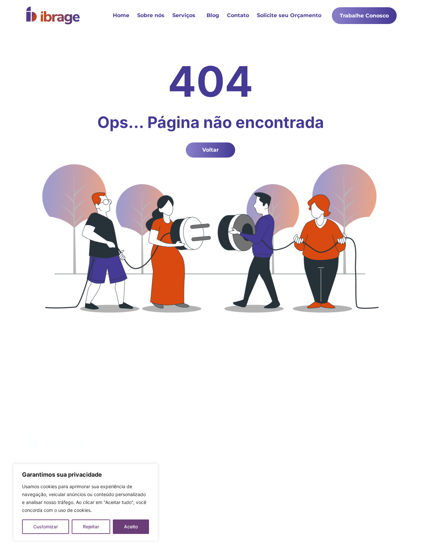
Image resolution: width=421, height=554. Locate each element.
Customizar (45, 526)
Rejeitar (91, 526)
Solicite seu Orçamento (289, 15)
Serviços (183, 15)
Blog (213, 15)
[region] (85, 502)
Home (121, 15)
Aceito (131, 526)
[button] (185, 15)
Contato (238, 15)
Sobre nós (150, 15)
